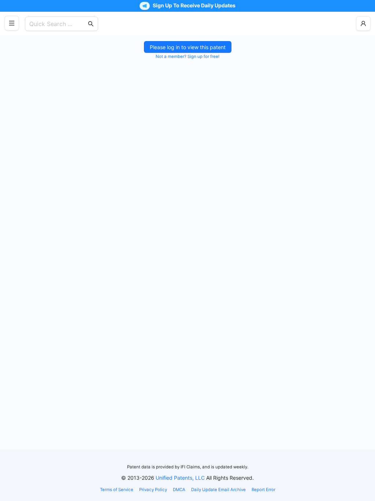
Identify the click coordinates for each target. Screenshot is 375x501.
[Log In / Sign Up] (363, 23)
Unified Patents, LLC (180, 478)
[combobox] (57, 23)
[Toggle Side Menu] (11, 23)
